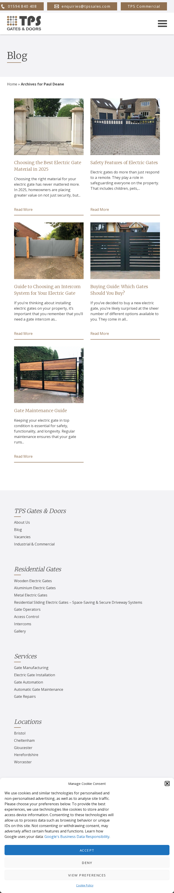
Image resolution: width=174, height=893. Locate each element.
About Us (22, 522)
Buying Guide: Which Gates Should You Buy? (119, 290)
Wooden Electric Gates (33, 580)
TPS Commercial (144, 6)
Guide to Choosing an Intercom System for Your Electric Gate (47, 290)
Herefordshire (26, 754)
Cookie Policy (84, 885)
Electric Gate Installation (34, 674)
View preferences (87, 875)
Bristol (19, 733)
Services (25, 656)
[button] (167, 783)
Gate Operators (27, 609)
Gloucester (23, 747)
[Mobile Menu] (162, 23)
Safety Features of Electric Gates (124, 162)
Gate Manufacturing (31, 667)
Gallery (20, 631)
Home (12, 84)
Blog (18, 529)
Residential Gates (37, 569)
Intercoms (22, 623)
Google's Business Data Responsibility (76, 836)
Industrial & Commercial (34, 544)
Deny (87, 862)
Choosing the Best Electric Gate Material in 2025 (47, 166)
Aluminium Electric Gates (35, 587)
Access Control (26, 616)
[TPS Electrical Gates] (24, 23)
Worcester (23, 761)
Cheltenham (24, 740)
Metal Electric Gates (30, 595)
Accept (87, 850)
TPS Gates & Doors (40, 511)
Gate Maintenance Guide (40, 410)
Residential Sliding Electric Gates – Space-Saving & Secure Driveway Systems (78, 602)
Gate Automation (28, 682)
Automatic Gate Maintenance (38, 689)
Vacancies (22, 536)
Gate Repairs (25, 696)
